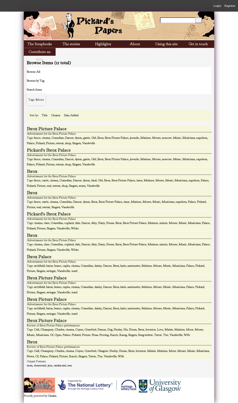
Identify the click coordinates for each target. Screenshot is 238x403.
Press (95, 335)
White (75, 228)
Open (58, 335)
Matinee (145, 138)
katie (123, 266)
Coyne (79, 329)
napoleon (201, 138)
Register (229, 5)
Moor (189, 329)
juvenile (134, 138)
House (110, 223)
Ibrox (100, 138)
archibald (39, 266)
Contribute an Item (40, 52)
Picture (50, 143)
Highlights (103, 44)
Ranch (114, 335)
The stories (71, 44)
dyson (78, 138)
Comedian (58, 138)
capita (66, 266)
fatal (94, 180)
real (49, 186)
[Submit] (198, 20)
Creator (56, 115)
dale (77, 223)
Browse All (33, 72)
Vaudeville (88, 143)
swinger (51, 271)
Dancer (69, 138)
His (125, 329)
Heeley (118, 329)
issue (139, 180)
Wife (187, 335)
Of (51, 335)
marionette (134, 266)
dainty (98, 266)
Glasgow (103, 351)
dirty (94, 223)
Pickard (40, 143)
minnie (163, 223)
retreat (60, 143)
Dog (109, 329)
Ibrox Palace (39, 256)
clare (46, 223)
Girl (93, 138)
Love (160, 329)
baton (49, 266)
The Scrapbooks (40, 44)
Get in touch (198, 44)
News (30, 356)
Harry (101, 223)
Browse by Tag (35, 81)
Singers (76, 143)
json (50, 365)
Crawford (90, 329)
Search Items (34, 89)
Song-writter (145, 335)
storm (82, 186)
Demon (102, 329)
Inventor (151, 329)
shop (68, 143)
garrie (86, 138)
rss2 (69, 365)
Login (217, 5)
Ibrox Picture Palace (47, 128)
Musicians (188, 138)
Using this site (166, 44)
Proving (104, 335)
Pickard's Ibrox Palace (49, 150)
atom (30, 365)
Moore (156, 138)
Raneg (123, 335)
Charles (59, 329)
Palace (30, 143)
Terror (158, 335)
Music (177, 138)
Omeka (52, 396)
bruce (37, 138)
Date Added (71, 115)
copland (69, 223)
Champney (47, 329)
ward (74, 271)
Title (45, 115)
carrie (45, 180)
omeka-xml (60, 365)
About (135, 44)
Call (36, 329)
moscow (167, 138)
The (165, 335)
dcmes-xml (40, 365)
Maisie (169, 329)
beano (57, 266)
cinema (46, 138)
